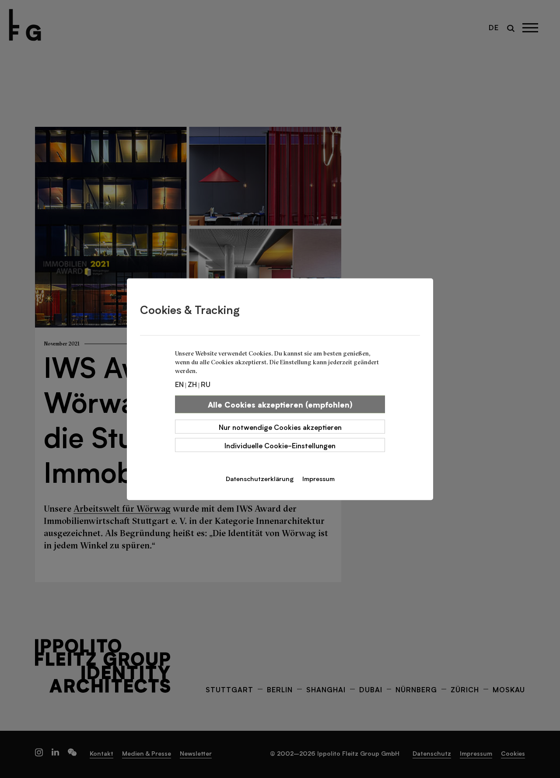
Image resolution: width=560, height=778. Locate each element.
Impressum (318, 478)
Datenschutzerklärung (260, 478)
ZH (192, 383)
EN (179, 383)
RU (205, 383)
